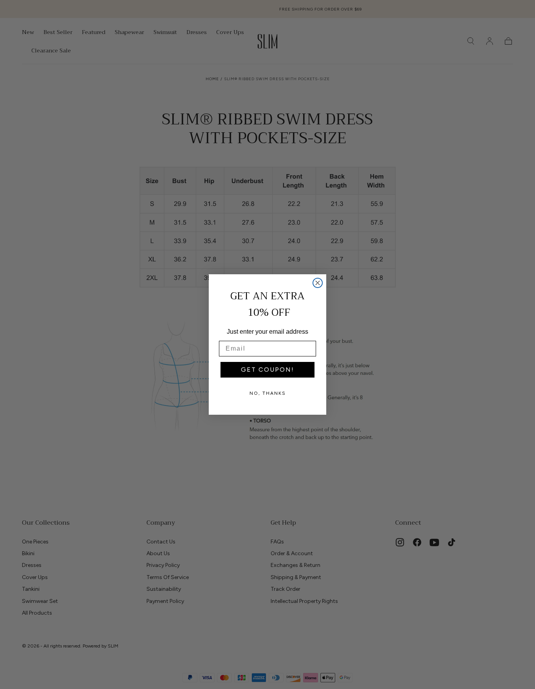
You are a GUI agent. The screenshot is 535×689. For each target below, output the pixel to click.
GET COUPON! (267, 369)
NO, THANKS (267, 393)
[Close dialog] (317, 283)
